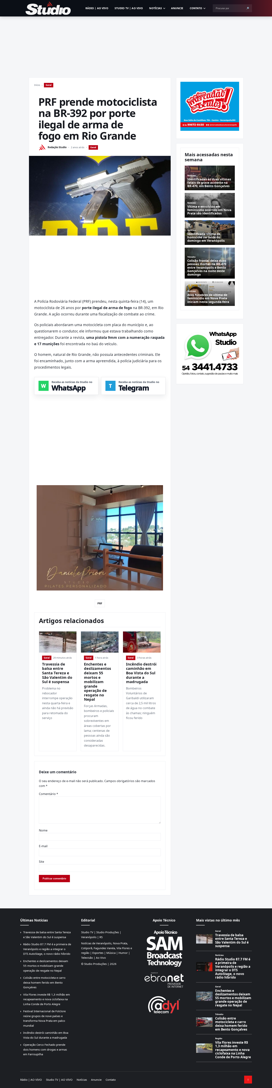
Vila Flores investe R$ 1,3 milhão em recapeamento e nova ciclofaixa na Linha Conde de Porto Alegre (46, 999)
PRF (99, 603)
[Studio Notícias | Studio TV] (48, 8)
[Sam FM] (164, 948)
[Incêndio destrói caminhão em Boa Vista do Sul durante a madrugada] (142, 642)
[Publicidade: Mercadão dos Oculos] (209, 106)
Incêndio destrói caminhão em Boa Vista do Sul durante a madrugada (141, 673)
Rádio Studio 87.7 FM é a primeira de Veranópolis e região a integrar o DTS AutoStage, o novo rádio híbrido (47, 949)
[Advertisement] (136, 44)
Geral (49, 85)
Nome (43, 830)
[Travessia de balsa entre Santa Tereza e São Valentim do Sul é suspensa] (58, 642)
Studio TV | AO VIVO (129, 8)
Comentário (48, 794)
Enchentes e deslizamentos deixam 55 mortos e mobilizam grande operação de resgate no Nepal (97, 682)
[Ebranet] (164, 980)
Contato (196, 8)
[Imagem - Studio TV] (209, 352)
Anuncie (177, 8)
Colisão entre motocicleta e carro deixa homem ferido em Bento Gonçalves (44, 982)
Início (37, 85)
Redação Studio (57, 147)
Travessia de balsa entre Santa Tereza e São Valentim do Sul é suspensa (57, 673)
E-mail (43, 846)
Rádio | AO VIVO (96, 8)
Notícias (155, 8)
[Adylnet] (164, 1004)
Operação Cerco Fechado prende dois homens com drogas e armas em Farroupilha (45, 1049)
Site (41, 862)
